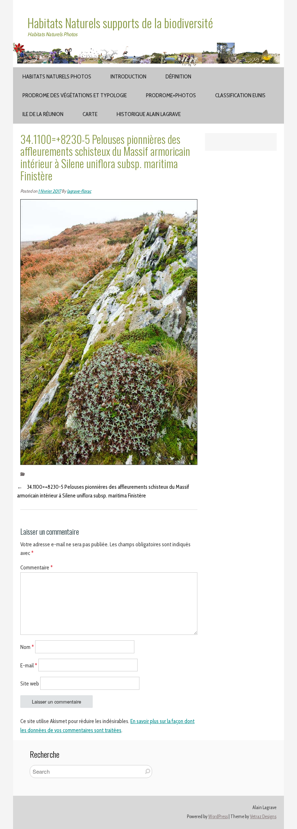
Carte (90, 114)
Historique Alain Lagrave (149, 114)
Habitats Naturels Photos (56, 76)
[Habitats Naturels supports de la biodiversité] (148, 47)
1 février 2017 (49, 191)
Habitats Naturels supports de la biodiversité (120, 23)
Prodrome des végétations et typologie (74, 95)
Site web (29, 683)
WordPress (218, 816)
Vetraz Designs (263, 816)
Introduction (128, 76)
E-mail (28, 665)
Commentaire (36, 567)
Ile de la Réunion (42, 114)
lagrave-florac (79, 191)
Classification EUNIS (240, 95)
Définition (178, 76)
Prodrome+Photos (171, 95)
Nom (27, 647)
